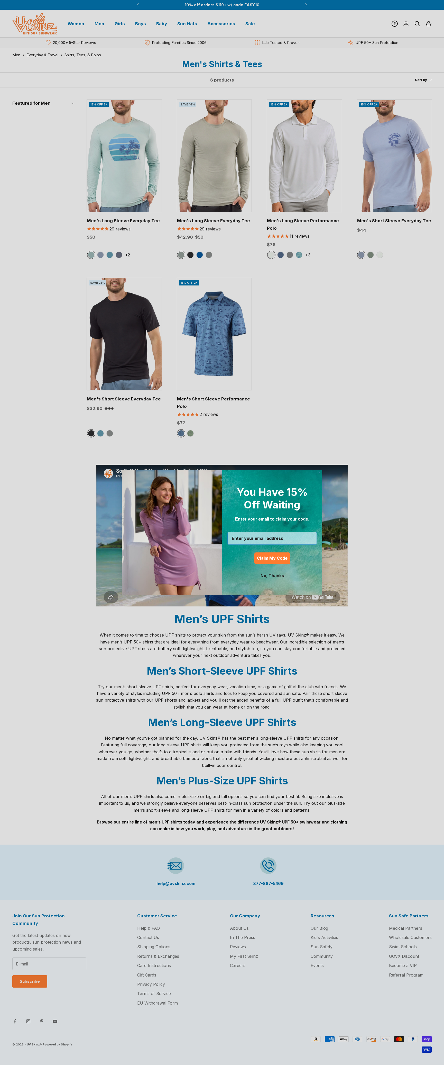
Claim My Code (272, 558)
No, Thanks (272, 575)
